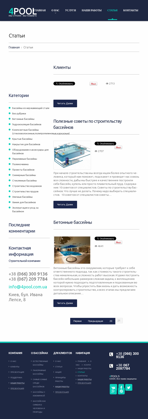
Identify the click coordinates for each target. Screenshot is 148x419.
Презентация (17, 372)
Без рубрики (19, 113)
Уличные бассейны (22, 197)
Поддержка (16, 378)
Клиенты (62, 67)
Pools (114, 376)
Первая (77, 321)
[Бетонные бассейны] (72, 250)
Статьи (112, 10)
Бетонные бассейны (72, 222)
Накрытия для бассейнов (26, 144)
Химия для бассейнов (24, 202)
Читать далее (65, 103)
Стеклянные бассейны (24, 180)
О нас (55, 10)
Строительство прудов (25, 191)
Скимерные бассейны (24, 175)
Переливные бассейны (24, 158)
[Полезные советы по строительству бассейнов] (72, 155)
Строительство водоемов (27, 186)
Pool (23, 11)
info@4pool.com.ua (28, 286)
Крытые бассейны (22, 139)
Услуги (70, 10)
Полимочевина (20, 164)
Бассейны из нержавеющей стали (30, 108)
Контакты (130, 10)
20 (111, 321)
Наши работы (92, 10)
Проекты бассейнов (23, 169)
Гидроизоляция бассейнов (26, 124)
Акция (58, 372)
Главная (40, 10)
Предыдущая (95, 321)
